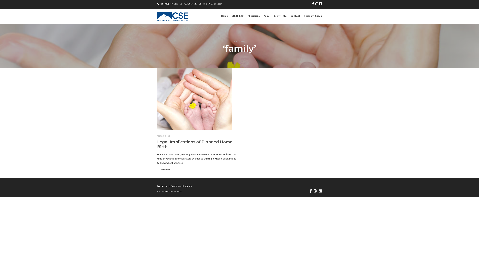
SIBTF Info (280, 15)
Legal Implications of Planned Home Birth (195, 144)
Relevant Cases (313, 15)
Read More (165, 169)
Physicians (253, 15)
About (267, 15)
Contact (295, 15)
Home (224, 15)
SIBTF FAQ (238, 15)
